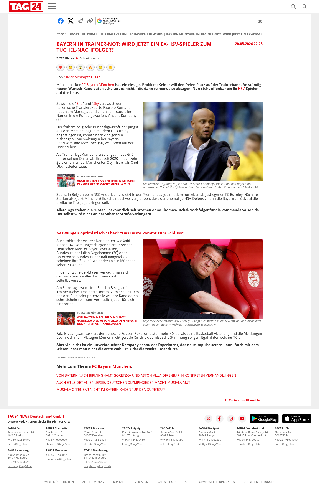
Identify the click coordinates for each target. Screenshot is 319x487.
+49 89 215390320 (57, 455)
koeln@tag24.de (284, 444)
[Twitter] (208, 419)
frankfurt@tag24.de (248, 444)
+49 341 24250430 (133, 439)
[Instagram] (231, 419)
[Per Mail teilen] (80, 21)
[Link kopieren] (90, 21)
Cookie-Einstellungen (259, 482)
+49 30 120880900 (19, 439)
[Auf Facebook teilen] (60, 21)
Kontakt (119, 482)
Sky (96, 103)
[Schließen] (260, 21)
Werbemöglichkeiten (59, 482)
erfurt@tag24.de (170, 444)
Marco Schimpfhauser (82, 77)
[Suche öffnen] (293, 6)
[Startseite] (26, 6)
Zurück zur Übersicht (244, 400)
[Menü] (52, 6)
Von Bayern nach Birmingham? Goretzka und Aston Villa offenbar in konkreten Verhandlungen (107, 321)
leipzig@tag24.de (132, 444)
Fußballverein (113, 34)
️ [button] (60, 67)
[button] (304, 6)
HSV (241, 88)
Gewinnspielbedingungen (217, 482)
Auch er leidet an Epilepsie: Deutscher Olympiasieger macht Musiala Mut (106, 182)
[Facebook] (220, 419)
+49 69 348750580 (248, 439)
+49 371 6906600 (56, 439)
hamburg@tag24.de (20, 466)
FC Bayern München (146, 34)
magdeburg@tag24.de (97, 466)
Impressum (141, 482)
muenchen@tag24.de (59, 459)
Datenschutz (166, 482)
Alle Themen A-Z (93, 482)
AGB (187, 482)
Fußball (89, 34)
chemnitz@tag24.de (58, 444)
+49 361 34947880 (171, 439)
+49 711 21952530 (210, 439)
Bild (79, 103)
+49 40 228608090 (19, 462)
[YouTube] (242, 419)
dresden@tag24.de (95, 444)
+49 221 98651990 (286, 439)
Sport (74, 34)
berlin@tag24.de (18, 444)
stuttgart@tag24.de (210, 444)
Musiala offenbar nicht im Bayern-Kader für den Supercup (110, 389)
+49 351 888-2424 (95, 439)
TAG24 (61, 34)
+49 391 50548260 (95, 462)
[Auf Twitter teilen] (70, 21)
